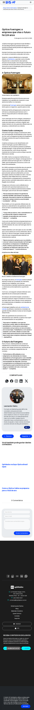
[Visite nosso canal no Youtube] (17, 576)
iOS (18, 628)
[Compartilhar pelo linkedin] (21, 381)
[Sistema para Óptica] (14, 2)
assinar (26, 648)
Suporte (17, 618)
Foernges (13, 105)
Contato (17, 616)
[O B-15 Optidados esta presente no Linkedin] (22, 576)
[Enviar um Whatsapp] (26, 576)
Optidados (11, 59)
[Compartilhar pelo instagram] (16, 381)
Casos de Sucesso (12, 8)
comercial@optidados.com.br (17, 600)
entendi (25, 706)
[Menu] (4, 2)
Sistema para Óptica (17, 606)
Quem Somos (17, 613)
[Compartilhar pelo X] (26, 381)
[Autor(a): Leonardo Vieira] (17, 396)
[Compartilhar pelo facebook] (11, 381)
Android (18, 624)
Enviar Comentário (22, 533)
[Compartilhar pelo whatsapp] (6, 381)
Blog (4, 8)
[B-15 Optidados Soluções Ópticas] (17, 587)
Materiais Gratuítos (17, 611)
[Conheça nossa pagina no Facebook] (8, 576)
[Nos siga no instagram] (12, 576)
